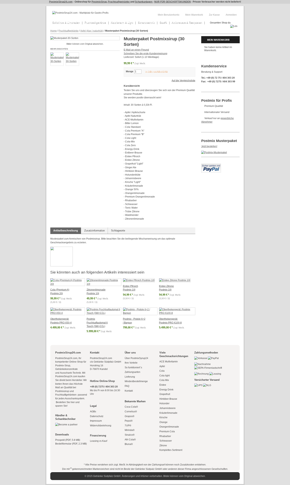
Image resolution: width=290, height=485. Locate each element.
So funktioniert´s (133, 367)
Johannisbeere (167, 408)
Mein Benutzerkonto (168, 14)
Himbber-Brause (168, 399)
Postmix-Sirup (62, 365)
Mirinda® (130, 430)
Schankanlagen (144, 1)
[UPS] (198, 385)
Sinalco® (130, 434)
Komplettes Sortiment (170, 450)
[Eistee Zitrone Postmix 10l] (174, 280)
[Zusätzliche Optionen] (211, 165)
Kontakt (129, 390)
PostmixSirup (99, 1)
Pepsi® (129, 420)
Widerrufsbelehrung (100, 425)
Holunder (164, 403)
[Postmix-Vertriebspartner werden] (66, 424)
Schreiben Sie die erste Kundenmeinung (145, 53)
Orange (163, 422)
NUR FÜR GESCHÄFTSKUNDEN (172, 1)
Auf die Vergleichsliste (183, 80)
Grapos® (129, 416)
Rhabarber (165, 436)
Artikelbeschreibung (65, 230)
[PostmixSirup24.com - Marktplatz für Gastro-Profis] (80, 13)
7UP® (128, 425)
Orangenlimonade (169, 426)
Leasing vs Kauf (98, 441)
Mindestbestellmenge (136, 381)
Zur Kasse (214, 14)
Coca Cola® (131, 406)
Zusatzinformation (94, 230)
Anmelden (231, 14)
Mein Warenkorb (194, 14)
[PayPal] (213, 358)
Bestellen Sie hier (65, 402)
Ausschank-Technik (70, 372)
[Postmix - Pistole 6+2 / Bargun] (140, 311)
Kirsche (163, 417)
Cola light (164, 375)
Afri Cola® (130, 439)
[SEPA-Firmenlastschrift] (208, 368)
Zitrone (163, 445)
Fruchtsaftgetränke (119, 1)
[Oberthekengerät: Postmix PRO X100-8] (177, 311)
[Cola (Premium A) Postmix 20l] (67, 282)
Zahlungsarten (132, 372)
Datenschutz (96, 416)
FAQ (127, 386)
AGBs (93, 411)
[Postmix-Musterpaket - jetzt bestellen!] (214, 152)
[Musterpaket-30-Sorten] (57, 59)
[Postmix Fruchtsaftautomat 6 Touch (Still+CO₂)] (104, 311)
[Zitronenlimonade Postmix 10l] (104, 282)
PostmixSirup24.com (61, 1)
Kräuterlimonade (168, 413)
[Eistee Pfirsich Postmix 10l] (139, 280)
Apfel (162, 366)
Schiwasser (165, 440)
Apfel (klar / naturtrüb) (91, 30)
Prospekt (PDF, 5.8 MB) (67, 440)
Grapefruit (164, 394)
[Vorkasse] (200, 358)
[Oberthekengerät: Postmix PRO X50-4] (67, 311)
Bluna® (129, 444)
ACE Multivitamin (168, 361)
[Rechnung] (201, 373)
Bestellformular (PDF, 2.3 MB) (71, 443)
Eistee (162, 384)
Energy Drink (166, 389)
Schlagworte (118, 230)
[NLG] (207, 385)
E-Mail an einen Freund (136, 49)
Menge (129, 71)
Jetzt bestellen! (209, 146)
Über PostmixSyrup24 (136, 358)
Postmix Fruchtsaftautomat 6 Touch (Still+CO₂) (97, 323)
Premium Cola (167, 431)
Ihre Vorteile (131, 362)
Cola (162, 370)
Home (53, 30)
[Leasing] (215, 373)
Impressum (96, 420)
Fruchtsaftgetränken (66, 394)
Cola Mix (164, 380)
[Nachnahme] (202, 364)
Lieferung (130, 376)
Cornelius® (131, 411)
